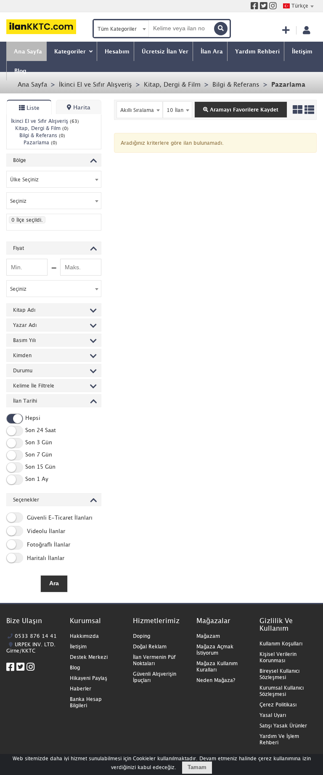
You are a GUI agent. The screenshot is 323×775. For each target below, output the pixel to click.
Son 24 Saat (40, 430)
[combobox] (298, 6)
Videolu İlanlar (45, 531)
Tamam (197, 767)
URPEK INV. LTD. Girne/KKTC (31, 647)
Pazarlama (288, 84)
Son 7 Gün (38, 454)
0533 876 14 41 (36, 636)
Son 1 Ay (36, 478)
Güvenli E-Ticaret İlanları (59, 517)
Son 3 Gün (38, 442)
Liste (32, 107)
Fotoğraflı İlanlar (47, 544)
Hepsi (32, 417)
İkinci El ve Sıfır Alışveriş (95, 84)
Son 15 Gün (40, 466)
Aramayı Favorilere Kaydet (243, 109)
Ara (54, 583)
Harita (80, 107)
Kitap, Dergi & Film (172, 84)
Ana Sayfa (32, 84)
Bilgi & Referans (235, 84)
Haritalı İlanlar (44, 558)
